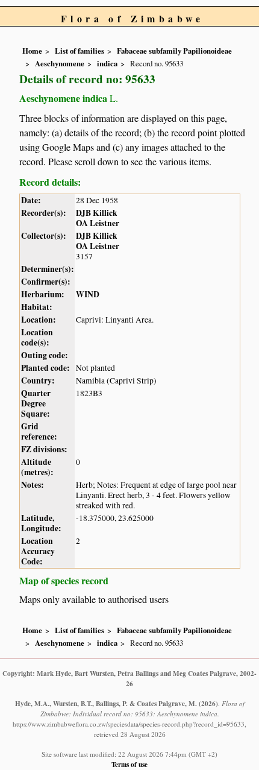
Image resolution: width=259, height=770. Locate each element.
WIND (87, 294)
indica (107, 63)
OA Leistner (97, 223)
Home (32, 50)
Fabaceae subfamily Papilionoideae (174, 50)
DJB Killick (96, 213)
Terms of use (129, 764)
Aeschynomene (59, 63)
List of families (79, 50)
